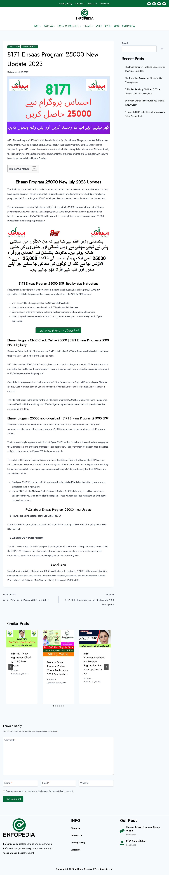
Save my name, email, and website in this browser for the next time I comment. (39, 791)
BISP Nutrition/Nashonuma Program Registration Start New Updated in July (94, 663)
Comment (9, 739)
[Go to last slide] (10, 667)
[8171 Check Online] (122, 843)
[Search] (162, 49)
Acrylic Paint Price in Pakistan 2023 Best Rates (25, 598)
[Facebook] (149, 3)
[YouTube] (164, 3)
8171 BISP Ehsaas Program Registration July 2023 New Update (89, 600)
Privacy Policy (65, 3)
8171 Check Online (136, 841)
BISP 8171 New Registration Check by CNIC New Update (21, 659)
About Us (79, 3)
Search (125, 43)
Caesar (15, 671)
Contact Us (92, 3)
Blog (117, 25)
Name (8, 782)
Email (45, 782)
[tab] (53, 706)
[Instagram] (154, 3)
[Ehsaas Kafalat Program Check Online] (122, 831)
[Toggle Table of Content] (33, 168)
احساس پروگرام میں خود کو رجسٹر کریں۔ (58, 330)
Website (84, 782)
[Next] (106, 667)
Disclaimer (105, 3)
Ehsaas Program (29, 47)
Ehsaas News (14, 47)
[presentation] (21, 638)
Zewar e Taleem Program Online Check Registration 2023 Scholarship (57, 668)
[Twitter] (159, 3)
